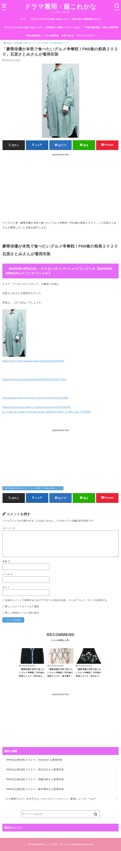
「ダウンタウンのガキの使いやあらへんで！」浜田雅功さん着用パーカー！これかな (42, 27)
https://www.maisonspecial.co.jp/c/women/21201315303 (35, 397)
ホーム (23, 19)
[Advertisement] (60, 187)
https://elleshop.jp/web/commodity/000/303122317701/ (34, 379)
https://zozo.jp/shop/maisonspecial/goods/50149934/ (33, 360)
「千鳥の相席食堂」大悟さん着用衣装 (100, 27)
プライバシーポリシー (87, 35)
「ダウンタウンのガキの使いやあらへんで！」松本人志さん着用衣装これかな (65, 19)
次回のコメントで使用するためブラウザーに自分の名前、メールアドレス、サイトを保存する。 (57, 600)
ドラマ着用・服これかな (60, 6)
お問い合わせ (68, 35)
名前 (6, 561)
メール (7, 574)
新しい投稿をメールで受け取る (22, 613)
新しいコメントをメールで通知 (22, 606)
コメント (8, 528)
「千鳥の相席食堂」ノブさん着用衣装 (41, 35)
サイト (6, 587)
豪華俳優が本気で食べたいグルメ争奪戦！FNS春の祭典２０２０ (34, 488)
